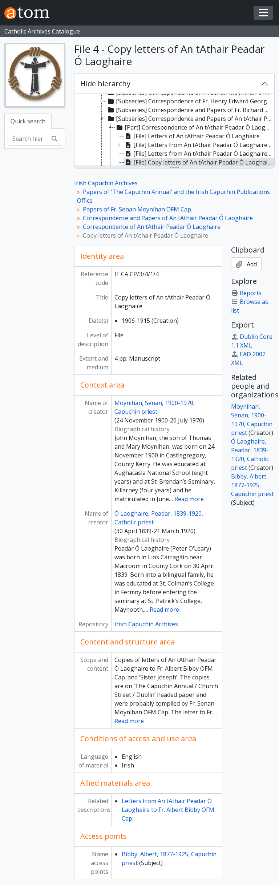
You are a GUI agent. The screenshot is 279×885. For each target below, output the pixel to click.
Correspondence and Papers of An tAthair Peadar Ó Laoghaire (168, 218)
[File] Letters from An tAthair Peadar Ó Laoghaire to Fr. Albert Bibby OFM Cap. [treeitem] (203, 154)
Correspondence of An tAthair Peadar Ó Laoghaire (152, 227)
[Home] (29, 13)
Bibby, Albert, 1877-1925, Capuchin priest (252, 485)
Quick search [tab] (28, 121)
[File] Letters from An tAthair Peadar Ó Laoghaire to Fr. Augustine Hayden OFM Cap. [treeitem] (203, 145)
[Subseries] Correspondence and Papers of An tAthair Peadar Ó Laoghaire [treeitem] (195, 119)
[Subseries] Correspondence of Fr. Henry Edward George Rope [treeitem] (195, 101)
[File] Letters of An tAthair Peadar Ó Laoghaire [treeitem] (196, 136)
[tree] (174, 130)
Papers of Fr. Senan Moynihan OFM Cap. (137, 209)
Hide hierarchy (105, 83)
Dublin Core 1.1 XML (251, 341)
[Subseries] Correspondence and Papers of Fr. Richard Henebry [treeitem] (195, 110)
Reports (251, 293)
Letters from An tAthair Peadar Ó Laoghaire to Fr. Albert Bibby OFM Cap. (168, 809)
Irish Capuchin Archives (106, 183)
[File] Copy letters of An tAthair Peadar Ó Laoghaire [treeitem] (203, 162)
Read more (189, 499)
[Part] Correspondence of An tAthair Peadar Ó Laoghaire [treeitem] (199, 127)
